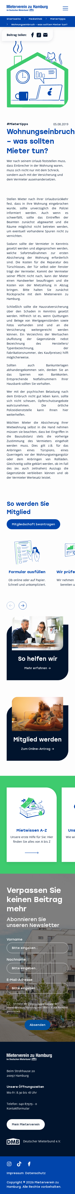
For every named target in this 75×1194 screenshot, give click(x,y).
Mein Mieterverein (26, 1124)
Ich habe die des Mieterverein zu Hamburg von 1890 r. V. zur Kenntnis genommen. (37, 1007)
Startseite (14, 19)
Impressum (15, 1173)
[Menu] (65, 8)
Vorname (14, 939)
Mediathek (35, 19)
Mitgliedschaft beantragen (33, 524)
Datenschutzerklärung (41, 1003)
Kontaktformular (18, 1108)
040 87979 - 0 (28, 1104)
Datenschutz (35, 1173)
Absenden (37, 1025)
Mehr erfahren (35, 668)
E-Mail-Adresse (19, 979)
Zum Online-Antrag (35, 748)
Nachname (16, 959)
